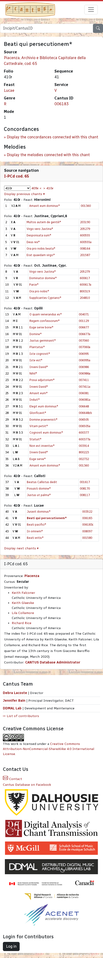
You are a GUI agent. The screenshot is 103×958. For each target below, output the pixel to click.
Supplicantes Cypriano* (45, 298)
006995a (84, 360)
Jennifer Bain (14, 701)
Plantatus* (37, 347)
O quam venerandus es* (45, 314)
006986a (84, 373)
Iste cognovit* (39, 354)
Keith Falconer (23, 593)
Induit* (34, 399)
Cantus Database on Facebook (27, 785)
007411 (84, 380)
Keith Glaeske (23, 603)
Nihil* (33, 373)
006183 (61, 104)
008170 (85, 488)
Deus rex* (33, 242)
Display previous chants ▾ (24, 194)
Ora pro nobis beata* (41, 248)
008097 (87, 531)
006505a (84, 426)
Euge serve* (37, 459)
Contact (15, 779)
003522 (87, 511)
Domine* (35, 334)
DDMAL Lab (12, 708)
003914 (84, 446)
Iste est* (35, 360)
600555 (85, 235)
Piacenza (31, 576)
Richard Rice (21, 623)
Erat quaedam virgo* (41, 255)
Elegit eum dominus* (43, 406)
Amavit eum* (38, 393)
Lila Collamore (23, 613)
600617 (85, 278)
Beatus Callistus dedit (42, 482)
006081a (84, 399)
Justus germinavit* (42, 340)
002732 (84, 459)
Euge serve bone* (41, 327)
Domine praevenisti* (43, 419)
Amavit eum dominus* (44, 206)
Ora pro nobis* (39, 291)
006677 (84, 327)
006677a (84, 334)
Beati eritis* (35, 538)
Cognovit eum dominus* (46, 432)
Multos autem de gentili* (44, 222)
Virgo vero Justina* (40, 229)
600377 (84, 432)
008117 (85, 495)
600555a (86, 242)
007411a (84, 386)
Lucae (9, 90)
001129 (84, 321)
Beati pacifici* (36, 524)
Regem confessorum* (44, 321)
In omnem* (35, 531)
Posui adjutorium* (42, 380)
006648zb (85, 413)
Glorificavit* (37, 413)
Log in (11, 946)
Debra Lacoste (15, 693)
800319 (85, 291)
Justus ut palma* (39, 495)
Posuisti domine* (39, 488)
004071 (84, 314)
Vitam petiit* (38, 426)
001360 (86, 206)
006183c (87, 524)
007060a (84, 347)
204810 (85, 298)
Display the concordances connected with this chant (52, 137)
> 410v (48, 188)
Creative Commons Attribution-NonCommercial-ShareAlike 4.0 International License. (48, 749)
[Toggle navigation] (91, 9)
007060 (84, 340)
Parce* (34, 284)
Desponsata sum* (39, 235)
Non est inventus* (42, 446)
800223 (84, 452)
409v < (36, 188)
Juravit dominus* (39, 511)
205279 (85, 229)
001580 (87, 538)
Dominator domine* (43, 278)
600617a (85, 284)
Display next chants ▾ (21, 548)
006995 (84, 354)
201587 (85, 255)
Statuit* (35, 439)
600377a (84, 439)
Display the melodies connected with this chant (48, 155)
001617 (85, 482)
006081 (84, 393)
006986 (84, 367)
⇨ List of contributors (21, 716)
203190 (85, 222)
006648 (84, 406)
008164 (85, 248)
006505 (84, 419)
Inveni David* (38, 367)
